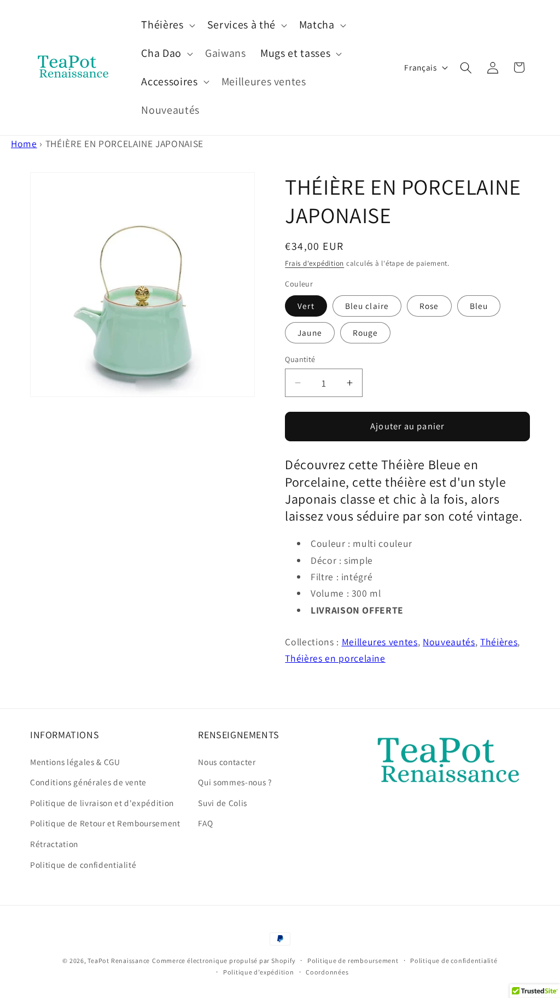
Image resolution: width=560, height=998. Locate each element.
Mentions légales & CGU (75, 761)
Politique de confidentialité (83, 864)
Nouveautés (449, 641)
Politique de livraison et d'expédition (102, 802)
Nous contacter (226, 761)
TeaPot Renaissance (119, 960)
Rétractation (54, 843)
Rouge (365, 332)
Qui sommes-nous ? (234, 782)
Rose (429, 305)
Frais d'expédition (314, 263)
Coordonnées (327, 972)
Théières (498, 641)
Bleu (479, 305)
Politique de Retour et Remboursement (105, 823)
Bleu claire (367, 305)
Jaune (310, 332)
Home (24, 143)
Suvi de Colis (222, 802)
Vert (306, 305)
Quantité (300, 359)
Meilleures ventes (380, 641)
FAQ (205, 823)
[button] (167, 25)
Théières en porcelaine (335, 658)
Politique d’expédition (258, 972)
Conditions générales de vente (88, 782)
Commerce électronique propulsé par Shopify (223, 960)
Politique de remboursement (353, 960)
